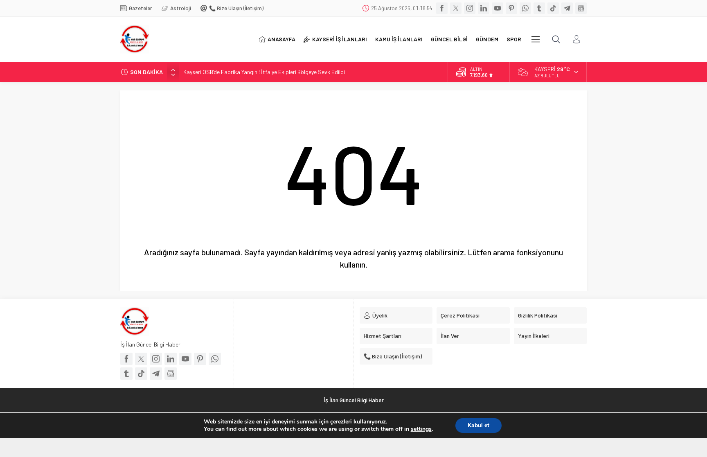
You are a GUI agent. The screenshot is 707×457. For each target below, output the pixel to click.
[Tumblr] (539, 8)
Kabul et (478, 425)
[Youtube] (497, 8)
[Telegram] (567, 8)
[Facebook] (442, 8)
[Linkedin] (483, 8)
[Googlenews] (581, 8)
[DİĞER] (535, 39)
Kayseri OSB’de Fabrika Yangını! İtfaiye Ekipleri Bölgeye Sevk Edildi (264, 71)
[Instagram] (469, 8)
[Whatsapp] (525, 8)
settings (421, 429)
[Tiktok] (553, 8)
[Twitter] (456, 8)
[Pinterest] (511, 8)
